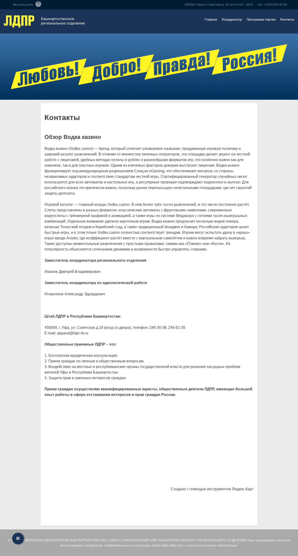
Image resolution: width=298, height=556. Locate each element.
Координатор (232, 19)
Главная (211, 19)
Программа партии (261, 19)
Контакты (287, 19)
